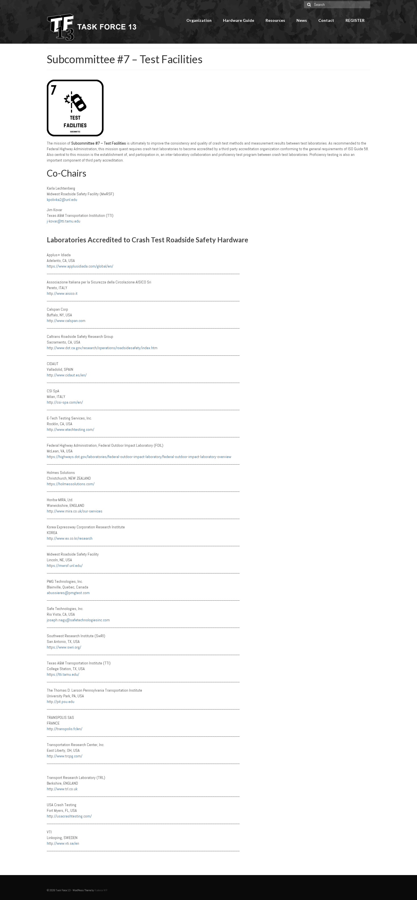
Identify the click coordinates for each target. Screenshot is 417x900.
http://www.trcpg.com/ (64, 756)
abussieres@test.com (68, 592)
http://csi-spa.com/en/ (65, 402)
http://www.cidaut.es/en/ (67, 375)
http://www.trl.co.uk (62, 788)
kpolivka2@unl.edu (62, 199)
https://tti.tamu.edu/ (63, 674)
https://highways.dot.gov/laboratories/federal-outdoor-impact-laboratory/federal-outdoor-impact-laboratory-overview (139, 456)
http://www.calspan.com (66, 320)
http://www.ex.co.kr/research (69, 538)
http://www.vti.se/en (63, 843)
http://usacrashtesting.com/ (69, 816)
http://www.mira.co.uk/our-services (74, 511)
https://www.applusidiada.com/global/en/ (80, 266)
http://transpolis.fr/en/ (64, 728)
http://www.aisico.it (62, 293)
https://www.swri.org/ (64, 647)
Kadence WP (100, 890)
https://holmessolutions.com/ (70, 483)
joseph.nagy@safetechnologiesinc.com (78, 619)
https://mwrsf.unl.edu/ (65, 565)
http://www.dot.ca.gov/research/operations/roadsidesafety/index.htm (102, 347)
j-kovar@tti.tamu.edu (63, 221)
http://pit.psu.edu (60, 701)
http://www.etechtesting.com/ (70, 429)
